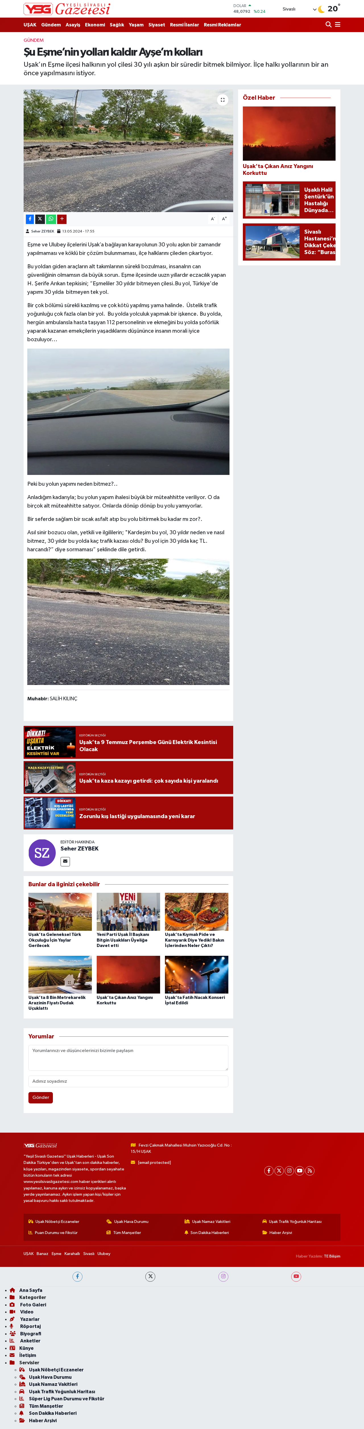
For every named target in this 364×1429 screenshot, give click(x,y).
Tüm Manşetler (127, 1233)
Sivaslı (88, 1254)
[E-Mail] (65, 861)
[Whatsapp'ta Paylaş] (51, 219)
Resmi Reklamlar (222, 24)
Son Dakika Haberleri (210, 1233)
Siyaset (156, 24)
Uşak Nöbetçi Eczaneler (57, 1222)
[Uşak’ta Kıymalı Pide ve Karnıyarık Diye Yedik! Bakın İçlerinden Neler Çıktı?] (196, 911)
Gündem (51, 24)
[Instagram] (289, 1171)
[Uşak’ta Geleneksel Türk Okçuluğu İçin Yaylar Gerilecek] (60, 911)
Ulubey (104, 1254)
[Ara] (329, 25)
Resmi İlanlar (184, 24)
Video (26, 1311)
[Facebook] (269, 1171)
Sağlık (117, 24)
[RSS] (310, 1171)
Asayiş (73, 24)
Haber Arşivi (281, 1233)
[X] (279, 1171)
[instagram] (223, 1277)
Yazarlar (29, 1319)
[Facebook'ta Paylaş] (30, 219)
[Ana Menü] (337, 25)
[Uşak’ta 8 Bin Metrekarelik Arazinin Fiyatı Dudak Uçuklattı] (60, 974)
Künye (26, 1348)
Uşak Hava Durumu (131, 1222)
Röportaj (30, 1326)
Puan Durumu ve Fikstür (56, 1233)
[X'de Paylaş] (40, 219)
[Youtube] (299, 1171)
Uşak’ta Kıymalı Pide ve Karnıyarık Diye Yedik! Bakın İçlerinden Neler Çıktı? (194, 940)
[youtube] (296, 1277)
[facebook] (77, 1277)
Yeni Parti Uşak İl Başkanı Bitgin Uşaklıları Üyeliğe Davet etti (123, 940)
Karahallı (72, 1254)
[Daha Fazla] (62, 219)
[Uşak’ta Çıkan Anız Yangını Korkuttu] (128, 974)
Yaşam (136, 24)
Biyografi (30, 1333)
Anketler (29, 1340)
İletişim (27, 1355)
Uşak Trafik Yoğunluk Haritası (295, 1222)
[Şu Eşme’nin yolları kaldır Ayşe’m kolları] (128, 150)
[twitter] (150, 1277)
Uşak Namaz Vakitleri (211, 1222)
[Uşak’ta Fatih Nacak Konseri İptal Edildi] (196, 974)
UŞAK (30, 24)
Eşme (56, 1254)
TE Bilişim (332, 1256)
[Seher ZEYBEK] (42, 852)
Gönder (40, 1097)
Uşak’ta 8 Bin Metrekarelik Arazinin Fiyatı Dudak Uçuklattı (57, 1003)
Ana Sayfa (30, 1290)
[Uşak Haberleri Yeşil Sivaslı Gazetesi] (67, 8)
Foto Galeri (32, 1304)
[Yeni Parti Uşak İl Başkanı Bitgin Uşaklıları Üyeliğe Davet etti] (128, 911)
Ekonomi (95, 24)
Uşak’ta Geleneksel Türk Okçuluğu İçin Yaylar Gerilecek (54, 940)
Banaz (42, 1254)
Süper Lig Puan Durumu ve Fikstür (66, 1398)
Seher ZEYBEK (42, 231)
